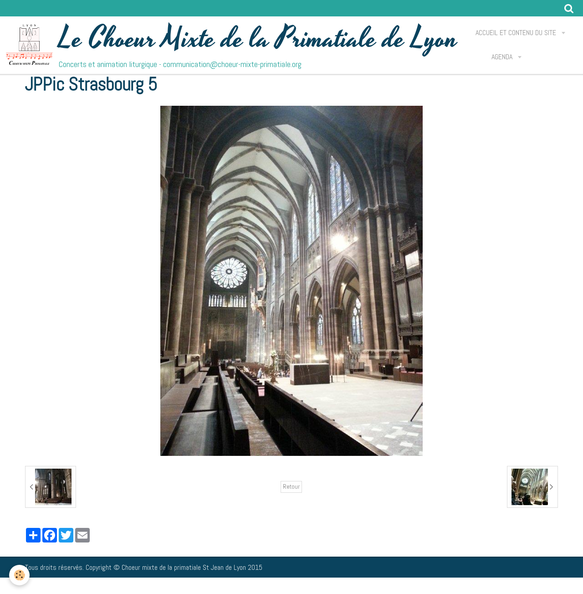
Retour (291, 487)
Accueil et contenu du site (517, 32)
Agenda (502, 57)
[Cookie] (19, 575)
